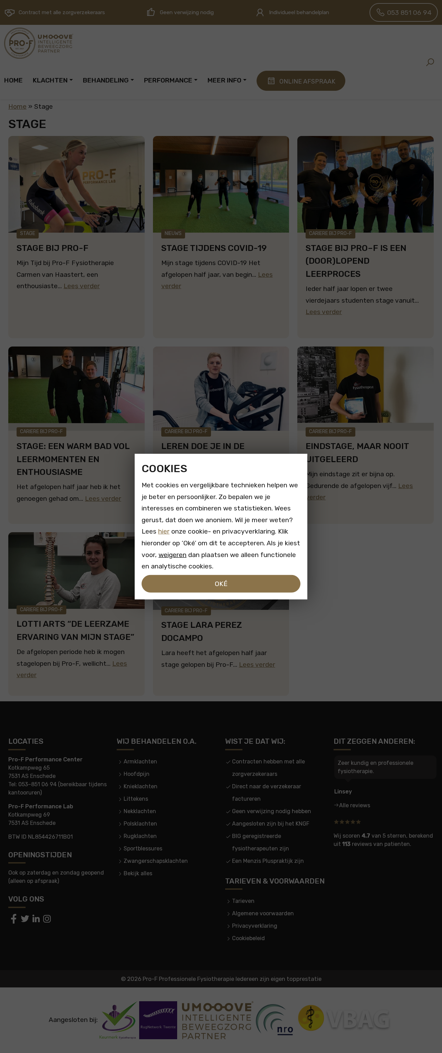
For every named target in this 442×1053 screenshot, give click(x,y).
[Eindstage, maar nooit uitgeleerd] (365, 389)
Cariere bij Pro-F (330, 233)
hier (164, 531)
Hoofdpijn (137, 774)
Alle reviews (354, 805)
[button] (430, 62)
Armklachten (140, 761)
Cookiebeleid (248, 938)
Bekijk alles (138, 873)
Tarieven (243, 901)
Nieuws (173, 233)
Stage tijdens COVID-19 (214, 248)
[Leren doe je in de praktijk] (221, 389)
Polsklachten (140, 823)
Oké (221, 583)
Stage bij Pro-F (52, 248)
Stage (27, 233)
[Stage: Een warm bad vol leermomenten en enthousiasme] (76, 389)
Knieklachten (140, 786)
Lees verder (82, 286)
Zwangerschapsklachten (156, 861)
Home (17, 106)
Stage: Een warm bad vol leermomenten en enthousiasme (73, 459)
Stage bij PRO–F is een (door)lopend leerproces (356, 261)
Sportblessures (143, 848)
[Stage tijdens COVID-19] (221, 184)
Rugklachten (140, 836)
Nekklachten (140, 811)
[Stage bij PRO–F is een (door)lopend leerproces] (365, 184)
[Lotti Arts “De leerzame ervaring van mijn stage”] (76, 570)
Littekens (136, 799)
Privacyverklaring (254, 926)
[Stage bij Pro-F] (76, 184)
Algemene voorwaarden (263, 913)
